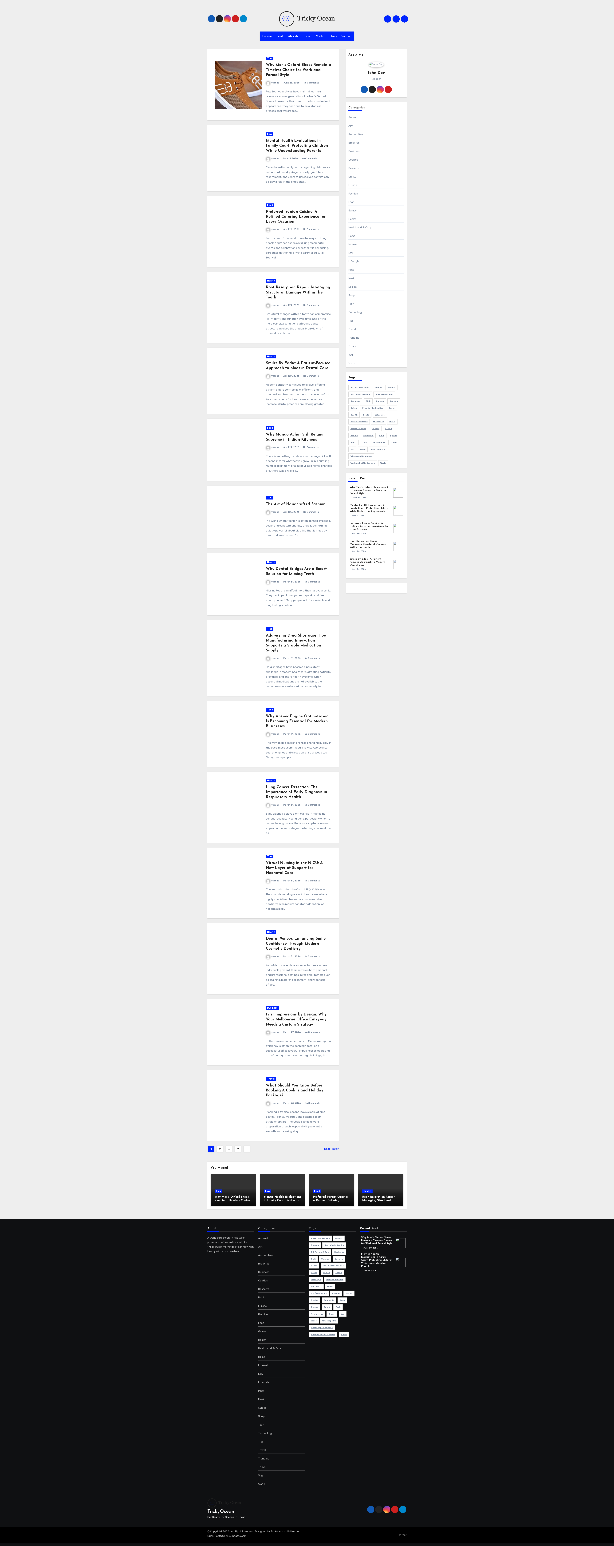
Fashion (267, 36)
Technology (355, 312)
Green (392, 408)
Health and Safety (359, 227)
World (320, 36)
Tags (334, 36)
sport (353, 442)
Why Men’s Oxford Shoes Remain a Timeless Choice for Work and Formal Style (298, 70)
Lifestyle (293, 36)
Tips (269, 58)
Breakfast (354, 142)
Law (269, 134)
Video (363, 449)
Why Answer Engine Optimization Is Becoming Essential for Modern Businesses (297, 721)
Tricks (352, 346)
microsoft (378, 422)
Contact (346, 36)
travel (393, 442)
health (354, 415)
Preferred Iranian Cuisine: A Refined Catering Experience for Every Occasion (296, 217)
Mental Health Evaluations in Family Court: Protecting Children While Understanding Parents (297, 146)
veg (352, 449)
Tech (270, 709)
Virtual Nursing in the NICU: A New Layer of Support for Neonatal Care (294, 868)
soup (381, 435)
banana (391, 387)
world (383, 463)
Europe (352, 185)
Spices (393, 435)
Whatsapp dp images (361, 456)
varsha (275, 82)
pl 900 (388, 429)
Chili (368, 401)
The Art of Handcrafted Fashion (296, 504)
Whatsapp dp (378, 449)
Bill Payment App (384, 394)
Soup (351, 295)
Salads (352, 286)
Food (280, 36)
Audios (378, 387)
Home (351, 236)
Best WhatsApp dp (360, 394)
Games (352, 210)
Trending (354, 337)
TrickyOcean (220, 1511)
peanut (375, 429)
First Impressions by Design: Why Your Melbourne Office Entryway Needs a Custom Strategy (296, 1019)
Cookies (353, 159)
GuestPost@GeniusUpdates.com (226, 1536)
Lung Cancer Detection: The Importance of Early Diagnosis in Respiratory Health (296, 792)
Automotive (355, 134)
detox (353, 408)
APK (350, 125)
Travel (307, 36)
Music (351, 278)
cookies (394, 401)
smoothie (368, 435)
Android (353, 117)
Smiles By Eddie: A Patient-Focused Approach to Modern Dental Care (367, 562)
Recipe (354, 435)
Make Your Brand (359, 422)
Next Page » (331, 1148)
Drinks (352, 176)
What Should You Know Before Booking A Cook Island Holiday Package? (294, 1090)
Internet (353, 244)
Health (271, 280)
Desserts (353, 168)
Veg (350, 354)
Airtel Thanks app (359, 387)
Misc (351, 269)
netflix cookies (358, 429)
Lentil (366, 415)
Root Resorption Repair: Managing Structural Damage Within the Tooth (298, 292)
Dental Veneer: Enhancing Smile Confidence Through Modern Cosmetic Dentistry (296, 944)
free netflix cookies (372, 408)
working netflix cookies (362, 463)
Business (272, 1008)
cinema (380, 401)
